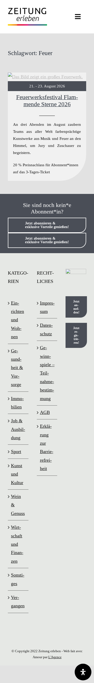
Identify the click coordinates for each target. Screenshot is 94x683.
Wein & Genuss (18, 505)
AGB (45, 412)
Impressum (47, 307)
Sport (16, 451)
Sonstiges (17, 579)
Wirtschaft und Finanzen (17, 544)
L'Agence (55, 657)
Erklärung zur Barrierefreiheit (46, 447)
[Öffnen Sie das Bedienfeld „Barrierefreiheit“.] (83, 672)
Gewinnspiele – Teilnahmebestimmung (47, 373)
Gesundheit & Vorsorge (17, 367)
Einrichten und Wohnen (17, 320)
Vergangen (18, 601)
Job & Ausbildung (18, 429)
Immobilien (17, 402)
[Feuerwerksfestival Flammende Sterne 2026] (47, 127)
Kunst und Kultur (17, 474)
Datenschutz (46, 329)
